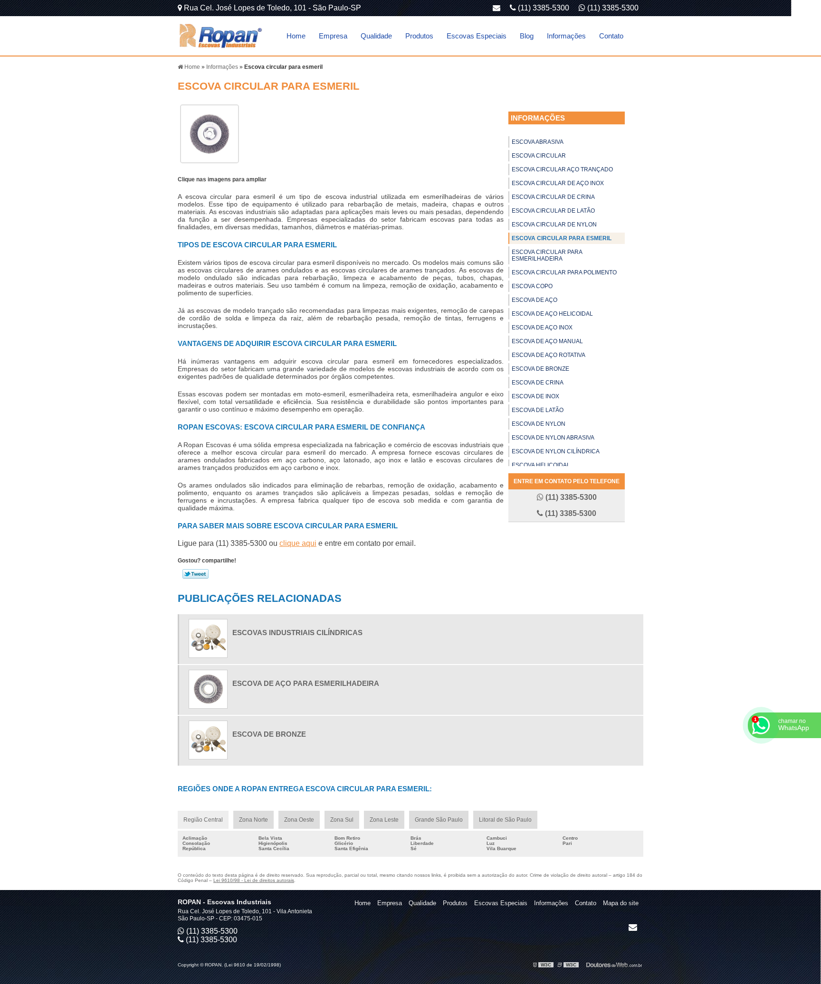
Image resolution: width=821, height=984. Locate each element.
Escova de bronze (540, 368)
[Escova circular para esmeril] (209, 133)
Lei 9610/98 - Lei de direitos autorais (253, 880)
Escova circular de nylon (554, 224)
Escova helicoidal (541, 465)
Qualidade (376, 36)
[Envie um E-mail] (496, 8)
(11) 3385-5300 (612, 8)
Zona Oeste (299, 819)
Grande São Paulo (439, 819)
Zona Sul (341, 819)
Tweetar (195, 574)
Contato (611, 36)
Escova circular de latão (553, 210)
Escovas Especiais (476, 36)
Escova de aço (534, 300)
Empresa (333, 36)
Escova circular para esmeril (561, 238)
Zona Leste (384, 819)
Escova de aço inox (542, 327)
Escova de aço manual (547, 341)
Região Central (203, 819)
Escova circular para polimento (564, 272)
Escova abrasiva (537, 142)
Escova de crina (537, 382)
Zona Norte (253, 819)
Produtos (419, 36)
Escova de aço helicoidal (552, 313)
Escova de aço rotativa (548, 355)
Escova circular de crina (553, 197)
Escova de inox (535, 396)
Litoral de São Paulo (505, 819)
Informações (566, 36)
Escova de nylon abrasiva (553, 437)
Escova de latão (537, 410)
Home (295, 36)
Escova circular (539, 155)
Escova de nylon (538, 424)
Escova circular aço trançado (562, 169)
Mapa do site (621, 903)
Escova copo (532, 286)
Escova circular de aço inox (558, 183)
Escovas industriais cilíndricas (297, 632)
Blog (527, 36)
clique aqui (297, 543)
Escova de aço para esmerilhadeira (305, 683)
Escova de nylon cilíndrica (556, 451)
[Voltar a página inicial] (220, 35)
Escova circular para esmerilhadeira (547, 255)
